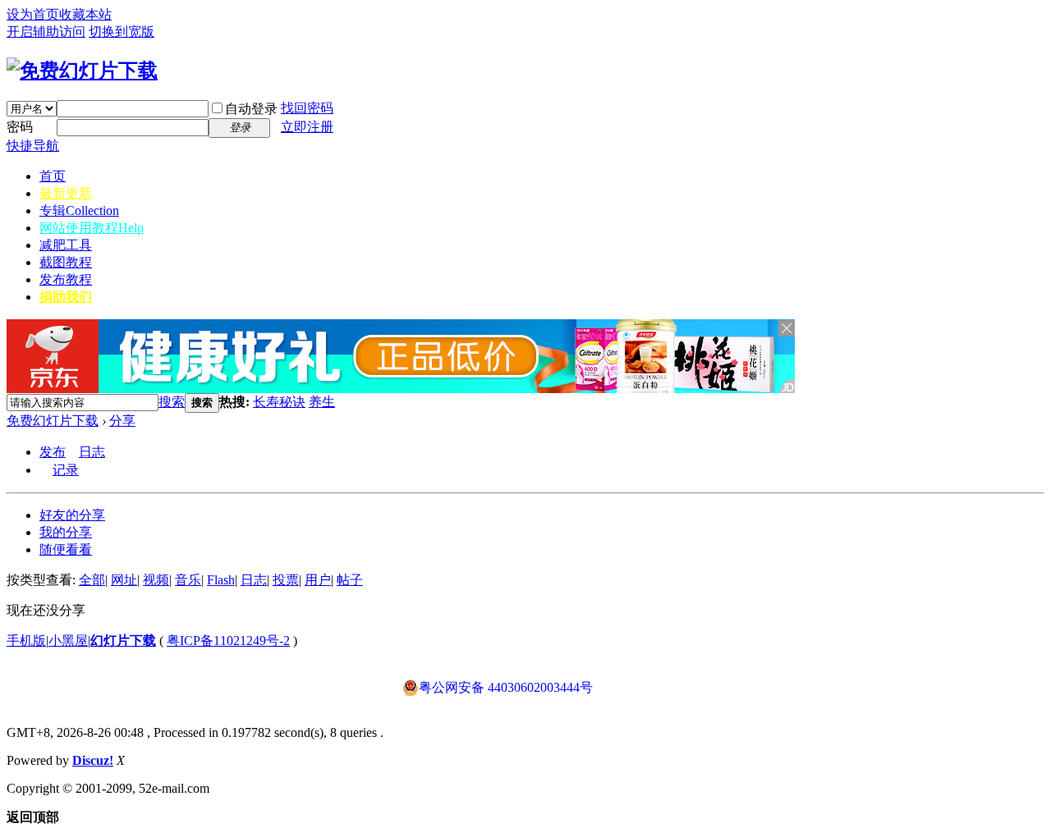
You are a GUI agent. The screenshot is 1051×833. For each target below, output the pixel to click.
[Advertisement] (527, 402)
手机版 (26, 641)
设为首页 (33, 14)
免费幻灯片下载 (53, 421)
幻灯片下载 (123, 641)
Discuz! (92, 760)
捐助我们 (65, 297)
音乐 (188, 580)
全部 (92, 580)
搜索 (171, 402)
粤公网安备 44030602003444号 (506, 687)
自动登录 (251, 109)
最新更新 (65, 193)
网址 (124, 580)
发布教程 (65, 279)
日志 (92, 452)
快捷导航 (33, 146)
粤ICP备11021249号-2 (228, 641)
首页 (52, 176)
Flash (221, 580)
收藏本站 (85, 14)
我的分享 (65, 532)
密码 (20, 127)
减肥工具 (65, 245)
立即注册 (307, 127)
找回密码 (307, 108)
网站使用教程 (91, 228)
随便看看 (65, 549)
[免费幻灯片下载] (82, 70)
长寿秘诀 (279, 402)
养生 (322, 402)
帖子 (350, 580)
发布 (52, 452)
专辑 (79, 210)
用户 (318, 580)
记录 (66, 470)
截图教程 (65, 262)
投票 (286, 580)
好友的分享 (72, 515)
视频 (156, 580)
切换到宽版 (121, 32)
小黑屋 (68, 641)
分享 (122, 421)
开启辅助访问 (46, 32)
